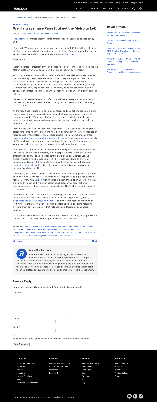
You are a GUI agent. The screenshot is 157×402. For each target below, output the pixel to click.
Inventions (119, 370)
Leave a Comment (51, 33)
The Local (82, 232)
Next (94, 241)
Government (87, 376)
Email (16, 327)
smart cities (36, 232)
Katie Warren (39, 229)
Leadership (21, 366)
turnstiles (92, 232)
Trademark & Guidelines (66, 397)
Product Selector (122, 373)
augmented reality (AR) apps (27, 201)
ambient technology (33, 226)
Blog (118, 3)
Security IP (53, 373)
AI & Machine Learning (91, 363)
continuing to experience (25, 165)
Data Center (87, 370)
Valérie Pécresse (25, 235)
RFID (28, 232)
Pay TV (85, 382)
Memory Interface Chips (59, 363)
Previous (18, 241)
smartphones (71, 232)
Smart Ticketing (31, 17)
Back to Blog (21, 24)
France (90, 226)
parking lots (73, 229)
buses (53, 226)
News (18, 379)
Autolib (46, 226)
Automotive (87, 366)
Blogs (21, 17)
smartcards (60, 232)
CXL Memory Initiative (58, 366)
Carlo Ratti (61, 226)
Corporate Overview (25, 363)
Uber (15, 235)
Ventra (60, 235)
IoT (83, 379)
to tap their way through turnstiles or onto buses (43, 138)
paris (65, 229)
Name (16, 318)
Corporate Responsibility (27, 382)
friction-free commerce (23, 229)
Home (15, 17)
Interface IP (54, 370)
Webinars (119, 366)
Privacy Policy (52, 397)
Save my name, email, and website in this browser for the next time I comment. (52, 338)
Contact (118, 376)
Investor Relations (80, 3)
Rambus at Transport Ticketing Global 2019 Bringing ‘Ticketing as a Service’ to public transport (123, 51)
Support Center (137, 3)
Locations (20, 373)
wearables (69, 235)
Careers (125, 3)
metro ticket (52, 229)
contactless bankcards (76, 226)
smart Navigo (48, 232)
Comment (18, 292)
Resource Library (96, 3)
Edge (84, 373)
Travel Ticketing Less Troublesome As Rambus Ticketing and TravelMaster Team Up (123, 61)
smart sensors (49, 201)
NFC (60, 229)
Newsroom (109, 3)
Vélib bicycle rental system (45, 235)
